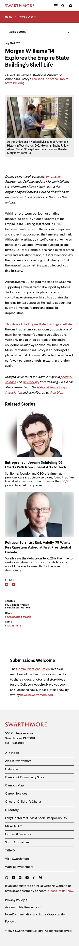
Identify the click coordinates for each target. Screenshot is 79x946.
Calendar (11, 769)
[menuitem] (55, 5)
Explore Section (17, 32)
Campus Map (14, 785)
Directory (12, 810)
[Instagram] (7, 878)
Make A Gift (13, 826)
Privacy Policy (15, 900)
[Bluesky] (40, 878)
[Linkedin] (13, 585)
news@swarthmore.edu (36, 695)
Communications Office (33, 669)
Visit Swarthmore (17, 859)
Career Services (16, 793)
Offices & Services (18, 834)
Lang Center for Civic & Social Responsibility (36, 818)
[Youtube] (27, 878)
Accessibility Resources (22, 907)
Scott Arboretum (17, 842)
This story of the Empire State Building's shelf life (38, 324)
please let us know (60, 891)
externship (53, 176)
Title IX (10, 850)
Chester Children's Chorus (23, 801)
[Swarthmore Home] (26, 725)
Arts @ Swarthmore (18, 761)
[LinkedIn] (20, 878)
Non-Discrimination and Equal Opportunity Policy (35, 918)
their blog (56, 392)
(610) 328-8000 (15, 743)
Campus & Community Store (25, 777)
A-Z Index (12, 753)
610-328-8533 (13, 626)
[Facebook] (6, 585)
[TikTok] (34, 878)
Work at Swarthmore (19, 867)
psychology (31, 382)
